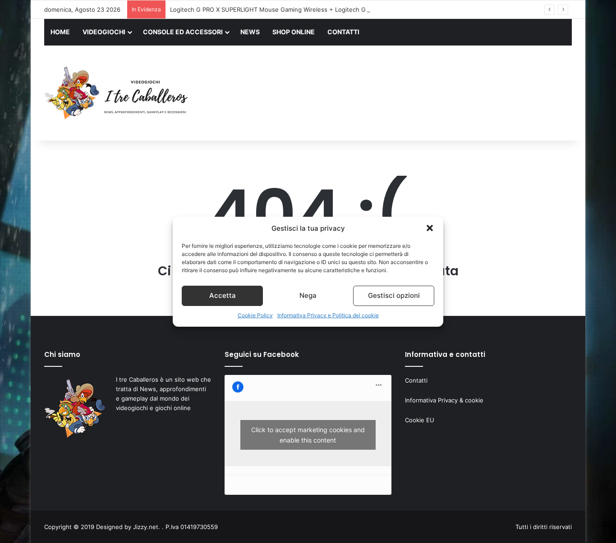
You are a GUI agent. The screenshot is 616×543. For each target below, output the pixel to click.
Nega (308, 295)
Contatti (416, 380)
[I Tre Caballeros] (117, 93)
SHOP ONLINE (293, 32)
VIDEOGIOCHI (104, 32)
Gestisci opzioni (394, 295)
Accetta (222, 295)
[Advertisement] (398, 94)
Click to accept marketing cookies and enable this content (308, 435)
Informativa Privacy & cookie (444, 400)
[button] (429, 228)
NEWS (250, 32)
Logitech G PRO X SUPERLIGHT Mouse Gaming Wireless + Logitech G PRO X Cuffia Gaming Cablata (309, 9)
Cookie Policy (255, 315)
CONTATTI (343, 32)
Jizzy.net (145, 526)
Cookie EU (419, 420)
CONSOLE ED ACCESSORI (183, 32)
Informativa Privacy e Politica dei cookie (328, 315)
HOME (60, 32)
